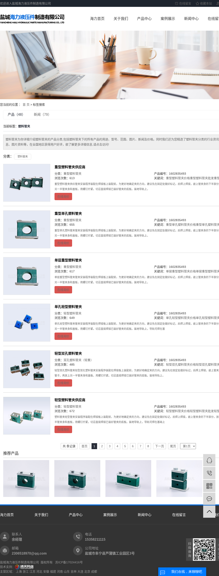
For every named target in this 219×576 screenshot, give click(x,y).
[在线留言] (209, 499)
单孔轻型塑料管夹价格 (181, 318)
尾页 (173, 446)
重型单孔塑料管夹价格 (181, 224)
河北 (39, 571)
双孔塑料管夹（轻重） (78, 360)
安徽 (46, 571)
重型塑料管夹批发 (202, 178)
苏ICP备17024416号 (69, 562)
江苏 (33, 571)
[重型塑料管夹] (26, 478)
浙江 (26, 571)
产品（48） (16, 114)
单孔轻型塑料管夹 (68, 307)
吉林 (74, 571)
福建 (53, 571)
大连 (80, 571)
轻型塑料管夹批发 (202, 411)
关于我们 (121, 19)
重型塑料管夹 (72, 173)
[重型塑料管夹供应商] (26, 183)
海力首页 (97, 19)
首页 (84, 446)
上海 (19, 571)
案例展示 (168, 19)
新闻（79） (42, 114)
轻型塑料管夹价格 (178, 411)
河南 (60, 571)
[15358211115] (209, 473)
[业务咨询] (209, 460)
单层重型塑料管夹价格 (181, 271)
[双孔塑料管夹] (128, 478)
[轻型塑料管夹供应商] (26, 416)
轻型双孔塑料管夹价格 (181, 364)
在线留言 (185, 3)
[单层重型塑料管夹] (26, 276)
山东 (67, 571)
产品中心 (144, 19)
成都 (94, 571)
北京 (87, 571)
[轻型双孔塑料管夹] (26, 369)
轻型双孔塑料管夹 (68, 353)
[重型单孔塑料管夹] (26, 229)
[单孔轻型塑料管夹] (26, 322)
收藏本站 (206, 3)
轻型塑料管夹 (72, 313)
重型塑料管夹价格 (178, 178)
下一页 (159, 446)
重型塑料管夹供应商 (70, 167)
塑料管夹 (23, 156)
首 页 (26, 104)
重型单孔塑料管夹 (68, 213)
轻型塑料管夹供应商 (70, 400)
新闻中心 (191, 19)
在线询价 (63, 196)
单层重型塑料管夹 (68, 260)
